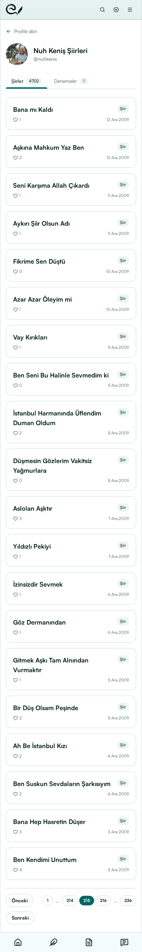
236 (128, 900)
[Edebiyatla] (14, 9)
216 (103, 900)
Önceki (20, 900)
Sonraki (20, 918)
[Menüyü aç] (130, 9)
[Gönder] (116, 9)
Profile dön (25, 31)
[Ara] (102, 9)
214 (70, 900)
